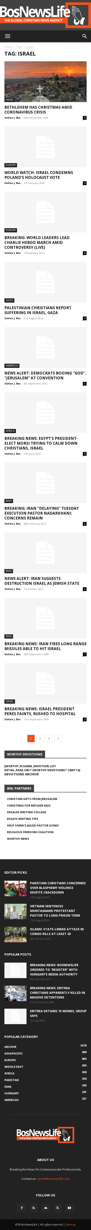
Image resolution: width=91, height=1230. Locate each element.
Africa (10, 431)
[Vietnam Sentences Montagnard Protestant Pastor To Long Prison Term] (15, 911)
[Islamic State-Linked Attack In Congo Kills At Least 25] (15, 934)
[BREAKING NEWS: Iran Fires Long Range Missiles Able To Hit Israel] (45, 618)
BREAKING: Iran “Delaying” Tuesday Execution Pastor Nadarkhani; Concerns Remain (41, 513)
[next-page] (58, 738)
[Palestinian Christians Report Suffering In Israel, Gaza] (45, 282)
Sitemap (71, 1224)
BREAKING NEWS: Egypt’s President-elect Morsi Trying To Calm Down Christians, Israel (41, 443)
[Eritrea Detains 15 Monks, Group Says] (15, 1016)
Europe (11, 165)
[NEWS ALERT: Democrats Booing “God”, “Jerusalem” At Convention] (45, 347)
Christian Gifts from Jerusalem (32, 799)
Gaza (9, 300)
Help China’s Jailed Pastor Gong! (33, 825)
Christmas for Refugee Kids (29, 805)
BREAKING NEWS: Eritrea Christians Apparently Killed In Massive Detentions (57, 992)
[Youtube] (69, 1208)
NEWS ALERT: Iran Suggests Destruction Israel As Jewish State (41, 581)
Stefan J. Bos (12, 117)
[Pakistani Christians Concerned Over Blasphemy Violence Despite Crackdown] (15, 888)
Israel (10, 100)
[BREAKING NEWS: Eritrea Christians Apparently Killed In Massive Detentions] (15, 993)
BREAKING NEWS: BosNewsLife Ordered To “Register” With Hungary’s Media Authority (54, 969)
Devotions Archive (21, 774)
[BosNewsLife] (45, 15)
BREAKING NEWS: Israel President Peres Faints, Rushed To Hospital (40, 711)
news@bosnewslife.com (53, 1179)
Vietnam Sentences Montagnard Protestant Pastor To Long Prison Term (55, 910)
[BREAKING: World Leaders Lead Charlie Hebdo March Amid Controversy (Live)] (45, 212)
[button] (7, 36)
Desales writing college (26, 812)
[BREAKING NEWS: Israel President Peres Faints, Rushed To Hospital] (45, 683)
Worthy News (18, 839)
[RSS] (33, 1208)
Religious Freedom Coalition (30, 832)
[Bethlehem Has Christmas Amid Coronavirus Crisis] (45, 81)
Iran (9, 501)
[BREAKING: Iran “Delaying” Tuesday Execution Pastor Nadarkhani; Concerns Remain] (45, 483)
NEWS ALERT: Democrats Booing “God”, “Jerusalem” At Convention (45, 375)
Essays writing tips (22, 819)
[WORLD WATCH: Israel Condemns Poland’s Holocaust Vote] (45, 147)
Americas (12, 365)
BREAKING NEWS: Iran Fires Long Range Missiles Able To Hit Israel (45, 646)
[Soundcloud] (45, 1208)
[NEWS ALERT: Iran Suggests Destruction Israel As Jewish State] (45, 553)
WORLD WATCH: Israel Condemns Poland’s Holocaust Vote (38, 175)
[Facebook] (21, 1208)
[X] (57, 1208)
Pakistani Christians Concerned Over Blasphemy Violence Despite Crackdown (58, 887)
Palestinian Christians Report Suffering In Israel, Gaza (37, 310)
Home (8, 47)
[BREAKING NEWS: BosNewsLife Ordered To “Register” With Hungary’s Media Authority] (15, 970)
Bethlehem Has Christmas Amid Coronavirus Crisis (38, 110)
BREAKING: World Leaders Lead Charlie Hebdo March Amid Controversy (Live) (37, 242)
